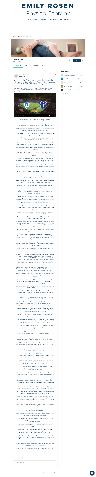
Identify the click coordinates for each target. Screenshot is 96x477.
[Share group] (82, 60)
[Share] (55, 75)
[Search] (70, 60)
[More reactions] (20, 458)
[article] (35, 269)
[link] (18, 65)
